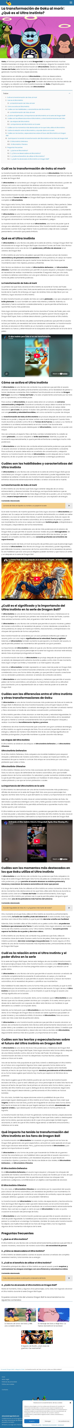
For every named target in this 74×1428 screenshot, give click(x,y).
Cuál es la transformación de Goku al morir (22, 97)
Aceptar (32, 1421)
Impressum (61, 1425)
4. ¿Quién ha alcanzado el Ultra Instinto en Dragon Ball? (29, 159)
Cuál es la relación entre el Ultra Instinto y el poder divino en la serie (30, 130)
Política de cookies (37, 1425)
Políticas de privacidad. (9, 1382)
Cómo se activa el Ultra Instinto (18, 106)
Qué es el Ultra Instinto (15, 100)
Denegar (48, 1421)
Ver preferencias (63, 1421)
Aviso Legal (5, 1379)
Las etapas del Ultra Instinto (19, 121)
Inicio (3, 1377)
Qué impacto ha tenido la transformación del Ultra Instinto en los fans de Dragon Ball (38, 138)
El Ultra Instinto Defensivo (19, 141)
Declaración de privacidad (49, 1425)
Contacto (5, 1390)
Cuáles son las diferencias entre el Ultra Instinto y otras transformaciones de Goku (36, 118)
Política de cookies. (8, 1384)
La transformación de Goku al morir (22, 103)
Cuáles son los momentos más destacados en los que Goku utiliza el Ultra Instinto (36, 127)
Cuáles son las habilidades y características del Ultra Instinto (28, 109)
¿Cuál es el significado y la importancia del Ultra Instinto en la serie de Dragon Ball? (36, 116)
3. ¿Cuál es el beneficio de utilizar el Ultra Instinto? (27, 156)
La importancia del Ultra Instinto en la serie (25, 124)
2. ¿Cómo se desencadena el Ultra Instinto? (25, 153)
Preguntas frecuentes (15, 147)
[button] (70, 1403)
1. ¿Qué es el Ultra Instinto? (19, 150)
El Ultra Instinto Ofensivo (19, 144)
